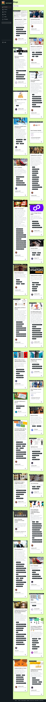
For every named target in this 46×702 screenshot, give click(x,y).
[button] (20, 18)
